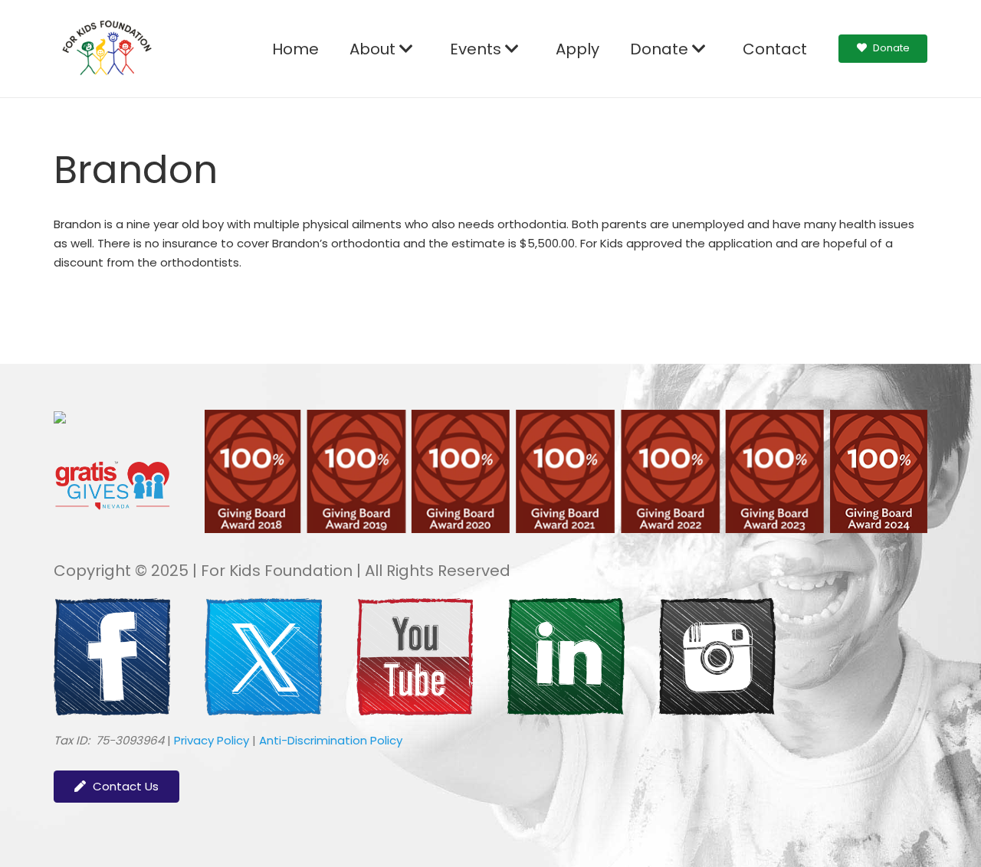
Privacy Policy (211, 740)
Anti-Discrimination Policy (330, 740)
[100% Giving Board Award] (566, 529)
